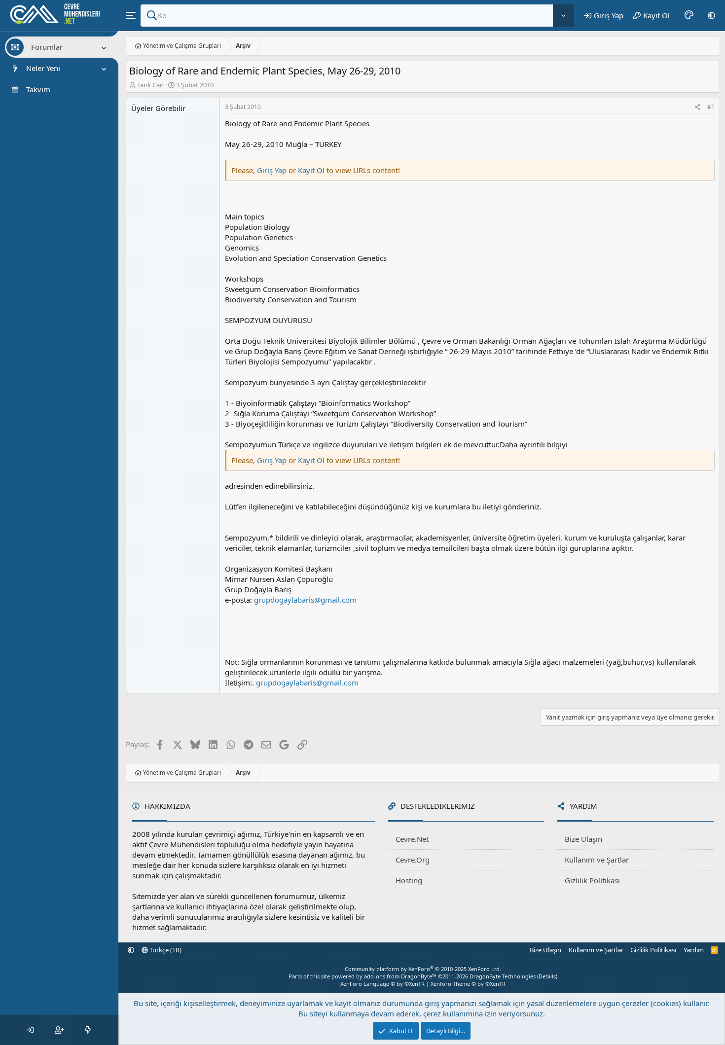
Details (547, 976)
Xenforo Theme (468, 983)
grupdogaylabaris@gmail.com (305, 600)
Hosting (409, 880)
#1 (711, 107)
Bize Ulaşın (583, 839)
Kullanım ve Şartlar (597, 860)
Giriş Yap (272, 170)
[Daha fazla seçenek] (563, 15)
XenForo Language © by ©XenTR (382, 983)
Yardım (694, 949)
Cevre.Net (412, 839)
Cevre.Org (413, 860)
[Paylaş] (697, 107)
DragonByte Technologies (503, 976)
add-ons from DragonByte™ (400, 976)
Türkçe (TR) (164, 949)
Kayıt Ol (312, 170)
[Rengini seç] (689, 15)
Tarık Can (150, 84)
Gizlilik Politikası (592, 880)
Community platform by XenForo (423, 969)
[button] (711, 15)
